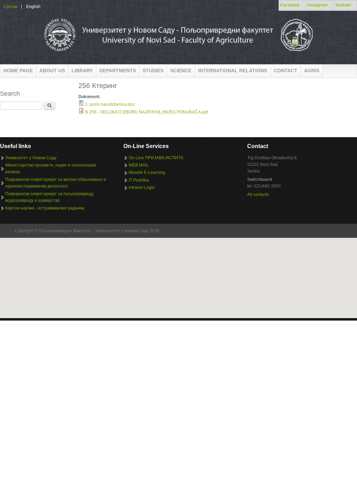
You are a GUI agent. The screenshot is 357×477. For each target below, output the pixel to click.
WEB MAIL (139, 165)
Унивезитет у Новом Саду (30, 157)
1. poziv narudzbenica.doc (110, 104)
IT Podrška (139, 180)
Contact (285, 70)
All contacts (258, 194)
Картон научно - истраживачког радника (44, 208)
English (33, 6)
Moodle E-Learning (147, 172)
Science (180, 70)
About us (52, 70)
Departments (117, 70)
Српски (10, 6)
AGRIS (311, 70)
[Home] (178, 53)
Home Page (18, 70)
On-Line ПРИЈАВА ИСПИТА (156, 157)
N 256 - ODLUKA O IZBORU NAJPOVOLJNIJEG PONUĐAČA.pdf (146, 112)
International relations (232, 70)
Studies (153, 70)
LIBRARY (82, 70)
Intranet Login (142, 187)
